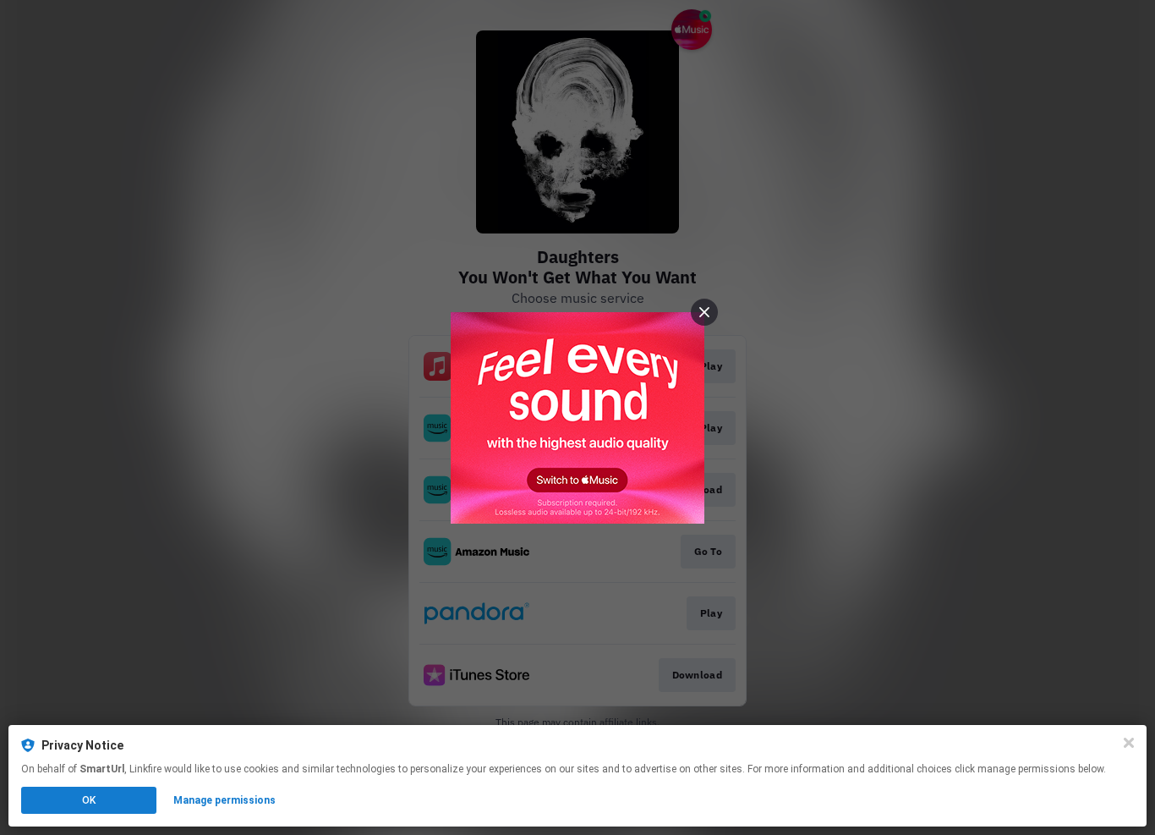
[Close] (1128, 742)
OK (89, 800)
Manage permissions (224, 800)
